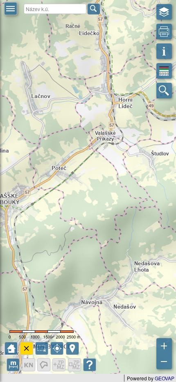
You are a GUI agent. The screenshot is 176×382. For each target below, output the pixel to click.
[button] (10, 8)
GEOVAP (164, 378)
